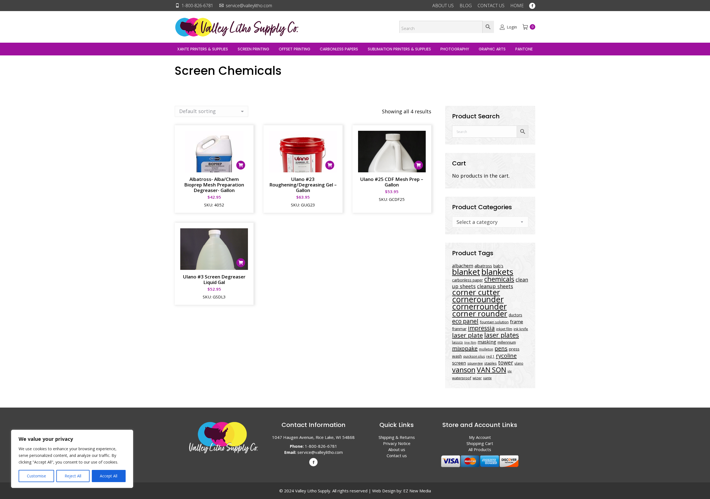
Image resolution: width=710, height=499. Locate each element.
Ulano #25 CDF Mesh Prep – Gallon (391, 182)
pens (501, 348)
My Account (480, 437)
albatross (483, 265)
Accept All (108, 475)
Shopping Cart (479, 443)
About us (396, 449)
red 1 (490, 356)
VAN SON (491, 369)
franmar (459, 328)
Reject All (73, 475)
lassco (457, 342)
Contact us (397, 455)
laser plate (467, 335)
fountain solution (494, 321)
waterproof (461, 377)
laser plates (501, 335)
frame (516, 321)
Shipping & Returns (397, 437)
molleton (486, 349)
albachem (462, 265)
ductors (515, 315)
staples (490, 363)
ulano (518, 363)
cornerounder (478, 299)
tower (505, 362)
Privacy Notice (396, 443)
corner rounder (479, 313)
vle (510, 371)
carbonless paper (467, 280)
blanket (466, 271)
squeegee (475, 363)
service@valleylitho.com (249, 5)
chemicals (499, 278)
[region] (72, 459)
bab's (498, 265)
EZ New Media (417, 490)
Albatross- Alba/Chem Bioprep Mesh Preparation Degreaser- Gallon (214, 184)
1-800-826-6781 (197, 5)
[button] (240, 165)
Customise (36, 475)
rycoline (506, 355)
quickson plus (474, 356)
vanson (463, 370)
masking (487, 342)
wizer (477, 377)
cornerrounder (479, 306)
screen (459, 363)
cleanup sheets (495, 286)
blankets (497, 271)
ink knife (521, 328)
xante (487, 378)
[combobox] (490, 221)
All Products (479, 449)
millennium (507, 342)
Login (512, 27)
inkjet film (504, 328)
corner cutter (476, 292)
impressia (481, 328)
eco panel (465, 321)
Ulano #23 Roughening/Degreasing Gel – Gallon (303, 184)
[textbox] (477, 222)
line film (470, 342)
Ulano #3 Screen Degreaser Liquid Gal (214, 279)
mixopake (465, 348)
